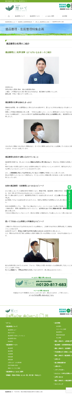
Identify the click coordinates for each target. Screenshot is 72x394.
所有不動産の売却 (13, 365)
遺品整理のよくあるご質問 (14, 371)
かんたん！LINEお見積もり (63, 373)
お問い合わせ (59, 377)
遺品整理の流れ (12, 338)
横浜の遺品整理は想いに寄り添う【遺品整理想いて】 (16, 7)
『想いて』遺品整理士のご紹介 (42, 21)
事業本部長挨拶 (60, 335)
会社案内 (58, 326)
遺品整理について (20, 16)
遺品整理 (10, 348)
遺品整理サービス (35, 16)
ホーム (8, 16)
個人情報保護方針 (60, 362)
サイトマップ (59, 384)
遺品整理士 (59, 332)
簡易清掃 (10, 359)
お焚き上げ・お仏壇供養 (14, 362)
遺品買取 (10, 351)
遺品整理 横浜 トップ (10, 21)
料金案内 (10, 341)
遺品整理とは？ (12, 330)
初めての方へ (11, 332)
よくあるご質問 (49, 16)
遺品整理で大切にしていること (16, 335)
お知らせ (57, 359)
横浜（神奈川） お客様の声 (63, 341)
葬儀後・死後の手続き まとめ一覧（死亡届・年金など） (24, 375)
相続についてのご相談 (14, 368)
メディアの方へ (59, 370)
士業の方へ (58, 366)
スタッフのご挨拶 (61, 329)
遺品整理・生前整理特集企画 (25, 21)
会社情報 (64, 16)
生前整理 (10, 354)
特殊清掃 (10, 356)
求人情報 (58, 337)
